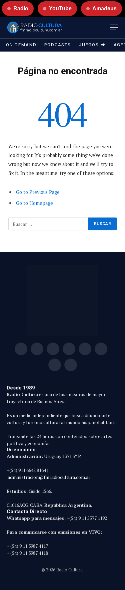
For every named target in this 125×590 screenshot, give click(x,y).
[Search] (104, 27)
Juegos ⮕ (92, 44)
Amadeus (104, 8)
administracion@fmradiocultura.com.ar (49, 477)
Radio (20, 8)
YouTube (60, 8)
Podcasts (57, 44)
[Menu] (114, 27)
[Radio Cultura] (34, 27)
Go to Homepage (34, 203)
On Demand (21, 44)
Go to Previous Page (38, 192)
